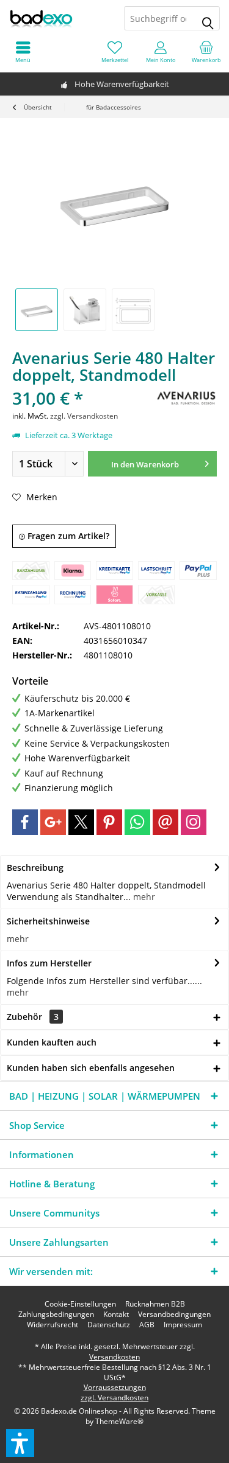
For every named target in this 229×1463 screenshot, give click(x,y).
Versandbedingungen (174, 1314)
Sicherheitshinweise (48, 921)
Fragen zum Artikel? (67, 536)
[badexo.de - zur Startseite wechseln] (57, 18)
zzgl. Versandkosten (84, 416)
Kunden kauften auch (51, 1042)
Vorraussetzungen (115, 1387)
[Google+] (53, 822)
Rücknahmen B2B (155, 1304)
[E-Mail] (165, 822)
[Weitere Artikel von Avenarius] (186, 397)
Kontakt (116, 1314)
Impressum (183, 1325)
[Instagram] (193, 822)
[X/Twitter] (81, 822)
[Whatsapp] (137, 822)
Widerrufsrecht (52, 1325)
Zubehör (33, 1016)
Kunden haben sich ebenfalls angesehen (91, 1068)
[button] (20, 1443)
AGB (146, 1325)
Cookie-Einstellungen (80, 1304)
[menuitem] (206, 51)
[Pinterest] (109, 822)
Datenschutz (108, 1325)
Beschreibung (35, 867)
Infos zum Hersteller (49, 963)
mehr (143, 897)
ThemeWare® (119, 1421)
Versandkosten (114, 1357)
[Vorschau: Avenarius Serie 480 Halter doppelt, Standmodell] (36, 309)
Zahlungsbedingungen (56, 1314)
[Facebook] (25, 822)
